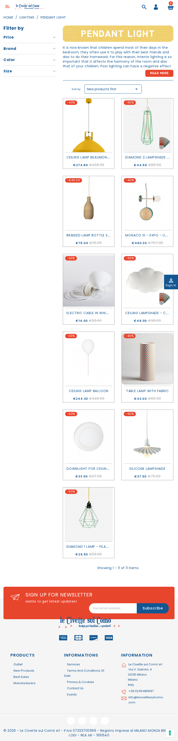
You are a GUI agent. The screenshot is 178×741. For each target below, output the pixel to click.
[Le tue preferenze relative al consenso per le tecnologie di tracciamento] (169, 732)
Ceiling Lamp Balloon (88, 391)
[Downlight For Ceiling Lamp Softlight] (88, 437)
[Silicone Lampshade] (147, 437)
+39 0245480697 (141, 691)
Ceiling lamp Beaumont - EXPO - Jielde (102, 157)
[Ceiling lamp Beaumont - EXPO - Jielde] (88, 125)
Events (72, 694)
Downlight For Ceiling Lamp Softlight (103, 468)
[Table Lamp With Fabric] (147, 359)
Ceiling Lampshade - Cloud (150, 313)
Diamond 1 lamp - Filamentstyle (96, 546)
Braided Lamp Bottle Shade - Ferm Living (104, 235)
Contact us (75, 688)
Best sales (21, 677)
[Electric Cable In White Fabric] (88, 281)
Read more (159, 73)
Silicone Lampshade (147, 468)
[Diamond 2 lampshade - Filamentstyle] (147, 125)
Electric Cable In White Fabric (95, 313)
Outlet (17, 664)
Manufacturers (24, 683)
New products (23, 670)
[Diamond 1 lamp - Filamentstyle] (88, 514)
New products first (113, 89)
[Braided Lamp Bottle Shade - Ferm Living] (88, 203)
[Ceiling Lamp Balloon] (88, 359)
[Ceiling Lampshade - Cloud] (147, 281)
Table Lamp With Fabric (147, 391)
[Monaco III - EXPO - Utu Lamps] (147, 203)
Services (73, 664)
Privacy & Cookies (80, 682)
